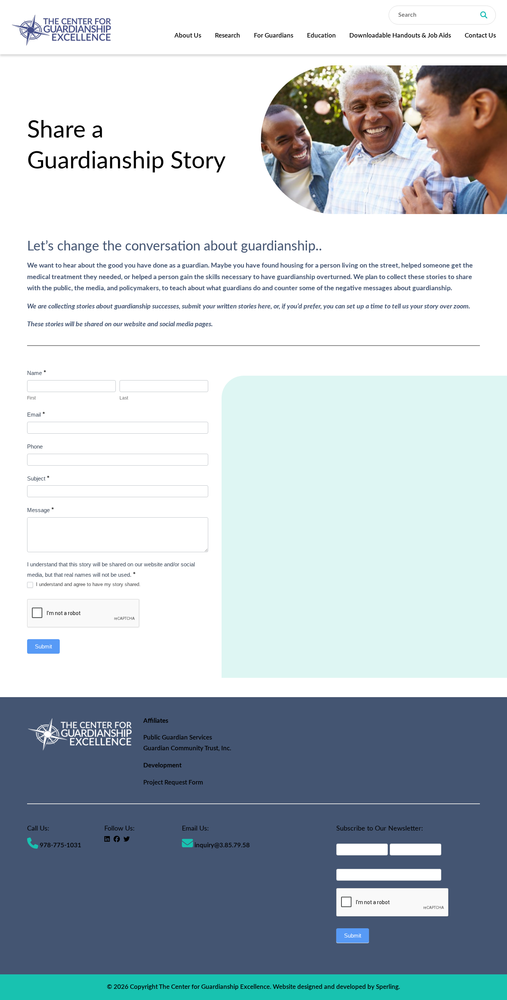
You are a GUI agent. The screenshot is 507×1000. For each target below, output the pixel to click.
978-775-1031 (59, 845)
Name (36, 373)
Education (321, 35)
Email (36, 414)
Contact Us (480, 35)
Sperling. (388, 987)
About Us (187, 35)
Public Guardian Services (177, 737)
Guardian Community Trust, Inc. (187, 748)
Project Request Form (173, 782)
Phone (35, 446)
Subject (38, 478)
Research (227, 35)
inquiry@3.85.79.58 (221, 845)
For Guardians (273, 35)
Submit (43, 646)
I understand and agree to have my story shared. (88, 584)
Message (40, 510)
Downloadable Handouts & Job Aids (400, 35)
